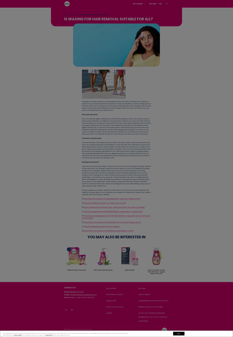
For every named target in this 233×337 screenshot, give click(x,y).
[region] (116, 334)
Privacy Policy (18, 335)
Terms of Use (49, 335)
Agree (178, 333)
